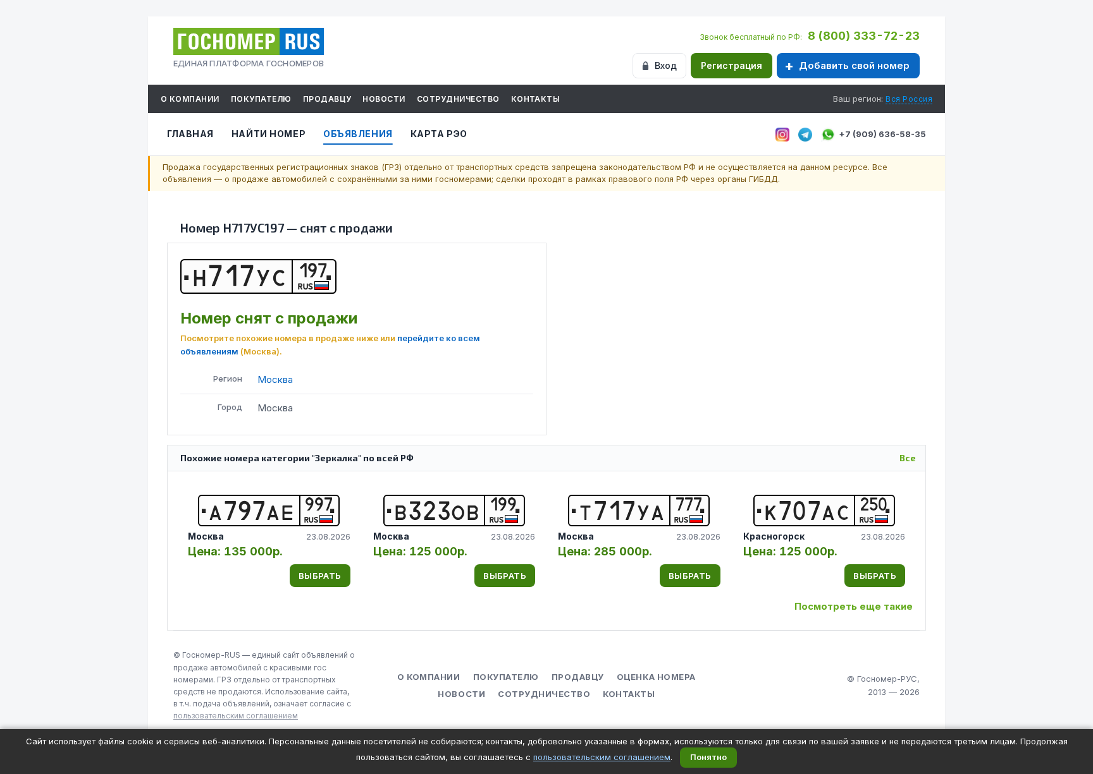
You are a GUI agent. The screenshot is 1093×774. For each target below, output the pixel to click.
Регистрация (731, 65)
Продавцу (327, 99)
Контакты (535, 99)
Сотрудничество (458, 99)
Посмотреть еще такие (853, 606)
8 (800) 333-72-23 (864, 35)
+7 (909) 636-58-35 (882, 134)
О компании (190, 99)
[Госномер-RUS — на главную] (248, 41)
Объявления (358, 133)
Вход (666, 65)
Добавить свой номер (854, 65)
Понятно (708, 757)
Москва (275, 379)
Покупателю (261, 99)
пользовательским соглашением (235, 715)
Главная (190, 133)
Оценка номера (656, 677)
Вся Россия (909, 99)
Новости (383, 99)
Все (907, 457)
